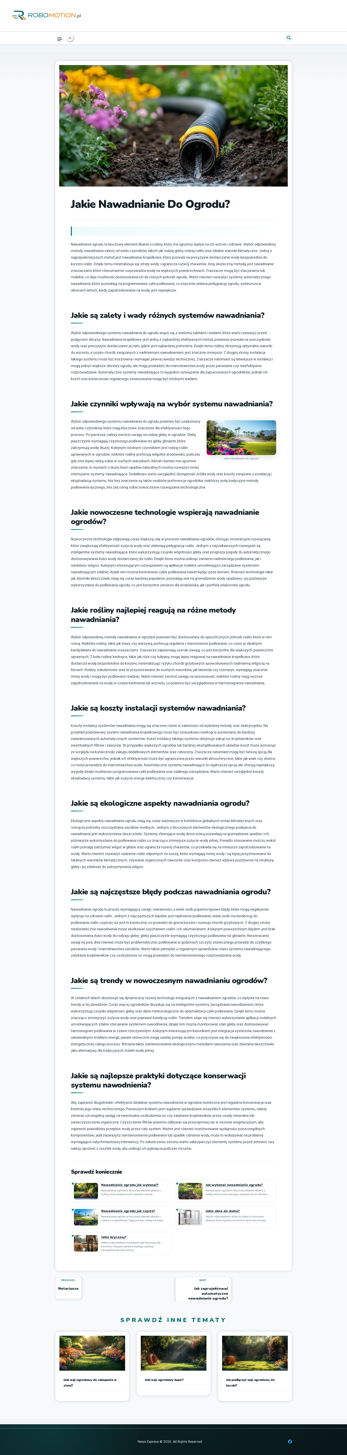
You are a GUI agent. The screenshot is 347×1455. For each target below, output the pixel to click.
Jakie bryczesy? (114, 1237)
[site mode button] (70, 38)
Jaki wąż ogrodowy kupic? (164, 1380)
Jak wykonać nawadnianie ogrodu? (234, 1185)
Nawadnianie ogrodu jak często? (128, 1211)
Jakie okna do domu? (223, 1211)
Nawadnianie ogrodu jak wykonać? (129, 1185)
